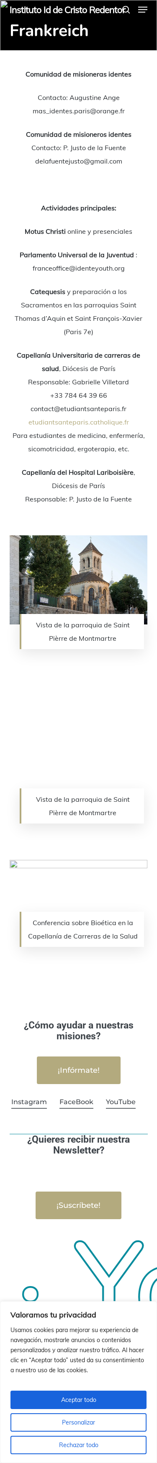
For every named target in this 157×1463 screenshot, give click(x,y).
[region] (78, 1382)
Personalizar (78, 1422)
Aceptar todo (78, 1400)
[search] (126, 9)
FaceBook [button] (76, 1102)
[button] (142, 9)
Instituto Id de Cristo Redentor (67, 9)
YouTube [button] (121, 1102)
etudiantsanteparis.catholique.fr (78, 422)
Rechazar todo (78, 1445)
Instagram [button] (29, 1102)
